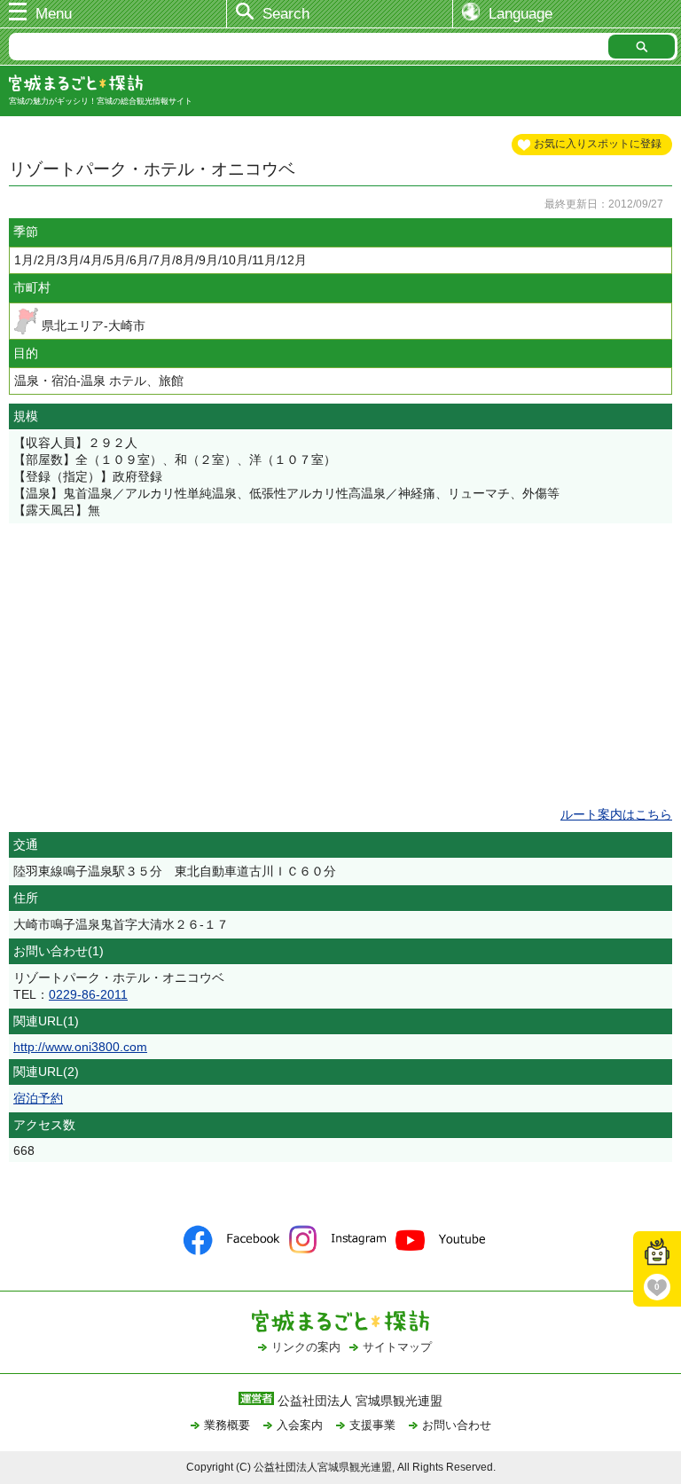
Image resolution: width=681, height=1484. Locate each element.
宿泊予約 (38, 1098)
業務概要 (227, 1425)
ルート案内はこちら (616, 814)
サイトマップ (397, 1347)
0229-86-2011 (88, 994)
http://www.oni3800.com (80, 1047)
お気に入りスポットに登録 (597, 143)
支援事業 (372, 1425)
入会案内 (300, 1425)
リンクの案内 (305, 1347)
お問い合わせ (456, 1425)
